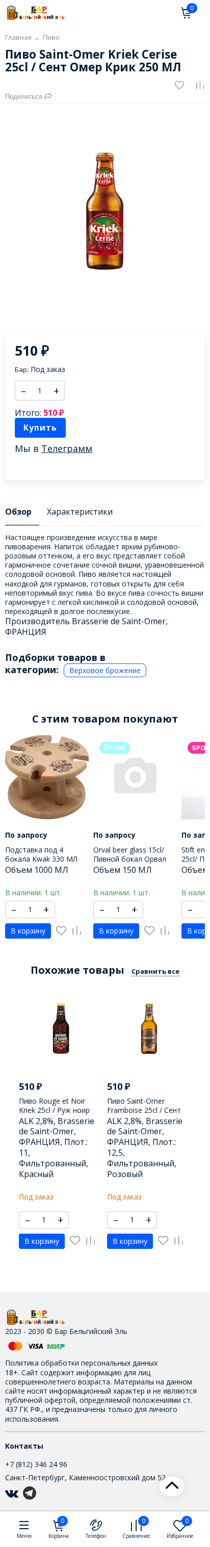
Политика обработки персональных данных (81, 1363)
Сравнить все (155, 971)
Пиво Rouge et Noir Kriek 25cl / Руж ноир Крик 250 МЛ (54, 1110)
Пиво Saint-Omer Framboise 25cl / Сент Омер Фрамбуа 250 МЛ (147, 1110)
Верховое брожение (105, 670)
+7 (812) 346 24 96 (36, 1464)
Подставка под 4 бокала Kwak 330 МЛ (41, 854)
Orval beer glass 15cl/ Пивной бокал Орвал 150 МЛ (129, 859)
